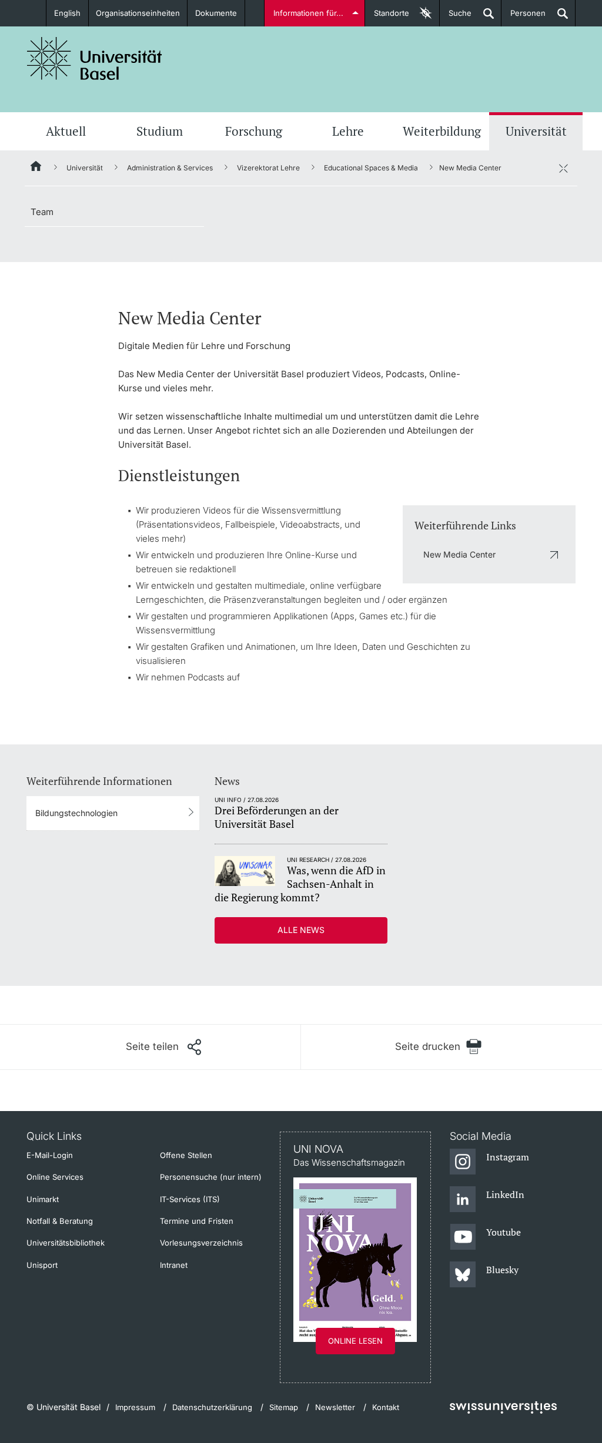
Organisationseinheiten (138, 13)
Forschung (253, 131)
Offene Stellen (186, 1155)
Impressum (135, 1407)
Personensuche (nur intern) (211, 1177)
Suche (455, 17)
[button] (163, 1047)
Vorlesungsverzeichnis (201, 1242)
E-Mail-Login (49, 1155)
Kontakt (385, 1407)
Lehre (348, 131)
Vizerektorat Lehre (268, 167)
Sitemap (283, 1407)
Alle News (301, 930)
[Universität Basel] (94, 58)
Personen (523, 17)
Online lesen (355, 1340)
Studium (159, 131)
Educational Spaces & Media (371, 167)
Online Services (54, 1177)
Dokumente (216, 13)
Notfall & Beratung (59, 1221)
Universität (536, 131)
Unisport (42, 1265)
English (67, 13)
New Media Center (459, 554)
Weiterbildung (442, 131)
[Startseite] (36, 168)
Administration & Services (170, 167)
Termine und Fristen (196, 1221)
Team (42, 211)
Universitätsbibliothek (65, 1242)
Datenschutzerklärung (212, 1407)
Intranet (174, 1265)
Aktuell (66, 131)
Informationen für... (308, 13)
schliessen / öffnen (563, 168)
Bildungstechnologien (76, 813)
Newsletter (335, 1407)
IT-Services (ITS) (190, 1199)
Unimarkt (42, 1199)
